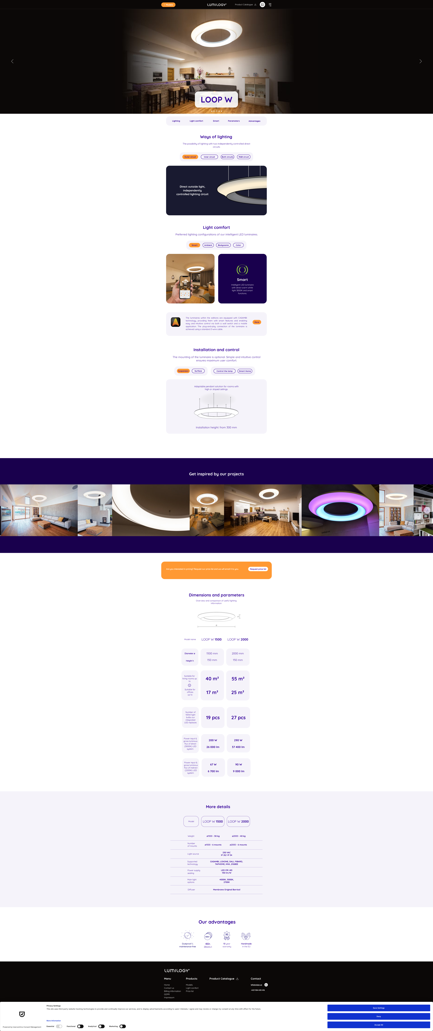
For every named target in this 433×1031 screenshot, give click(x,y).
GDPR (167, 994)
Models (189, 985)
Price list (190, 991)
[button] (168, 4)
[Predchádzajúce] (12, 61)
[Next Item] (427, 510)
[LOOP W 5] (221, 111)
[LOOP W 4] (219, 111)
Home (167, 985)
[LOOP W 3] (216, 111)
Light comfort (192, 988)
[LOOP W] (211, 111)
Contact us (169, 988)
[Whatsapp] (262, 4)
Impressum (169, 997)
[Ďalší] (421, 61)
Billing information (169, 991)
